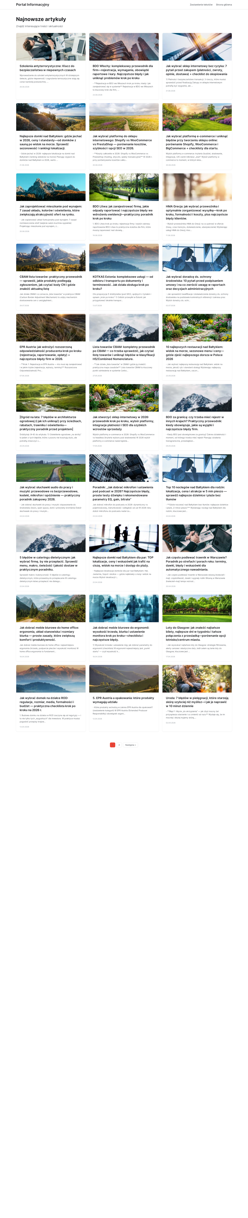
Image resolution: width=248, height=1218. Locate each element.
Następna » (130, 745)
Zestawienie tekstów (201, 4)
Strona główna (224, 4)
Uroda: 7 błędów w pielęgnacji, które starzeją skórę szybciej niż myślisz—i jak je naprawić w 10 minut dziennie (197, 702)
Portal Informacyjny (32, 4)
